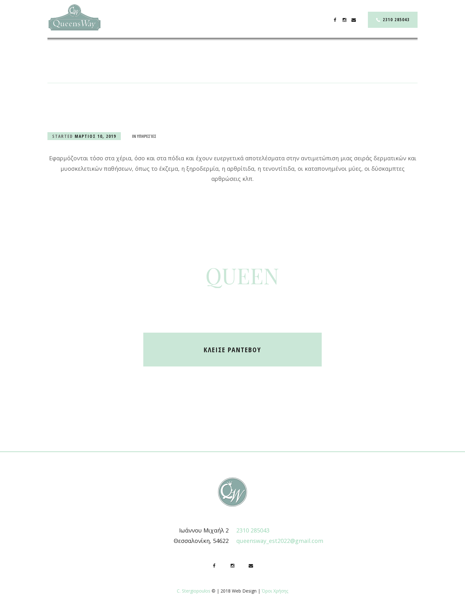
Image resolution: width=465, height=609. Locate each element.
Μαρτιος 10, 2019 (95, 136)
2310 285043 (396, 19)
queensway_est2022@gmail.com (279, 540)
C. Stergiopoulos (193, 591)
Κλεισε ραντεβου (232, 349)
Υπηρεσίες (146, 136)
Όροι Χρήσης (275, 591)
